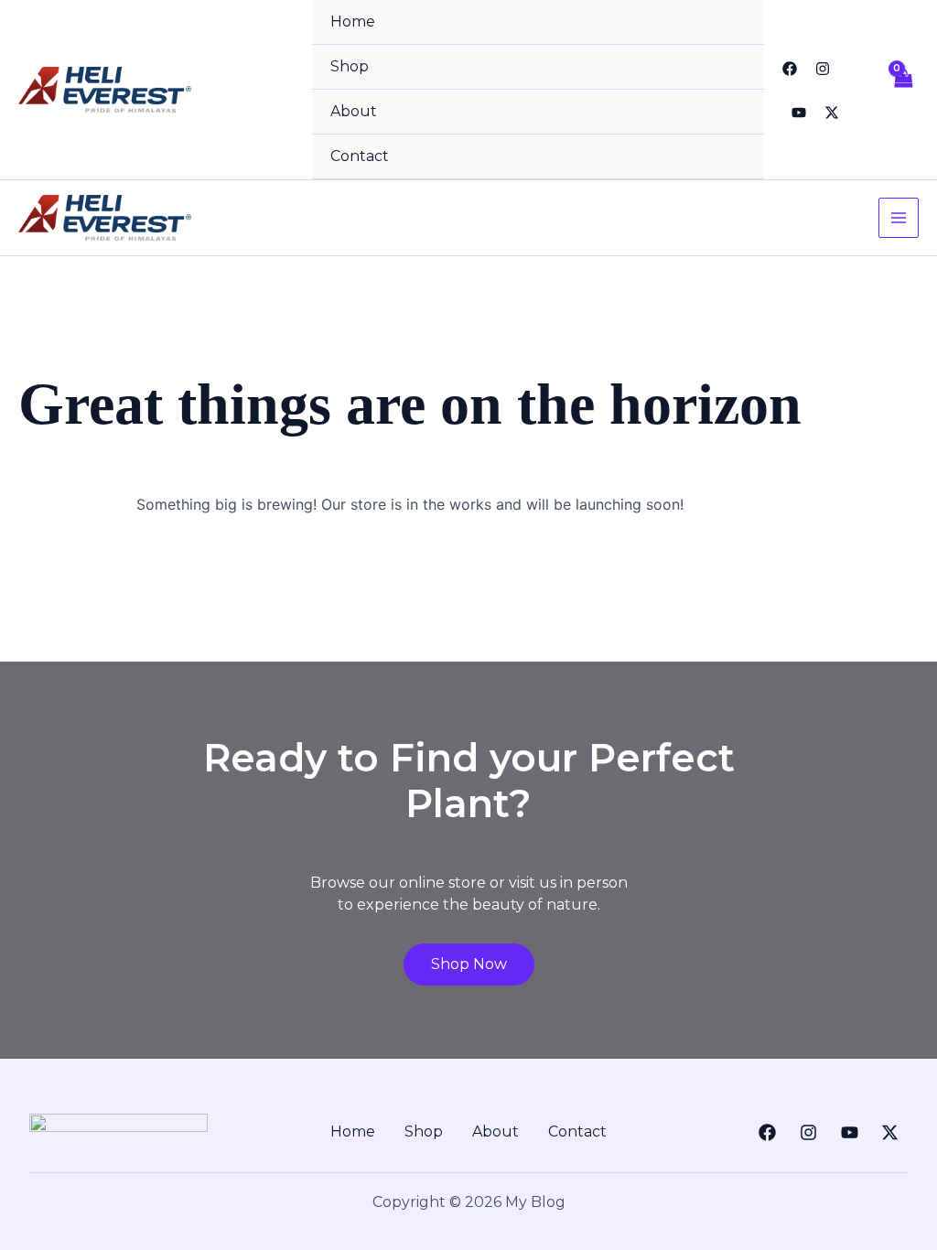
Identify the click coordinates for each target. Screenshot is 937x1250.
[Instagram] (822, 68)
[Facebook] (789, 68)
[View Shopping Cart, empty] (902, 89)
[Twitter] (831, 112)
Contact (359, 156)
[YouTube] (799, 112)
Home (352, 21)
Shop (349, 66)
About (353, 111)
